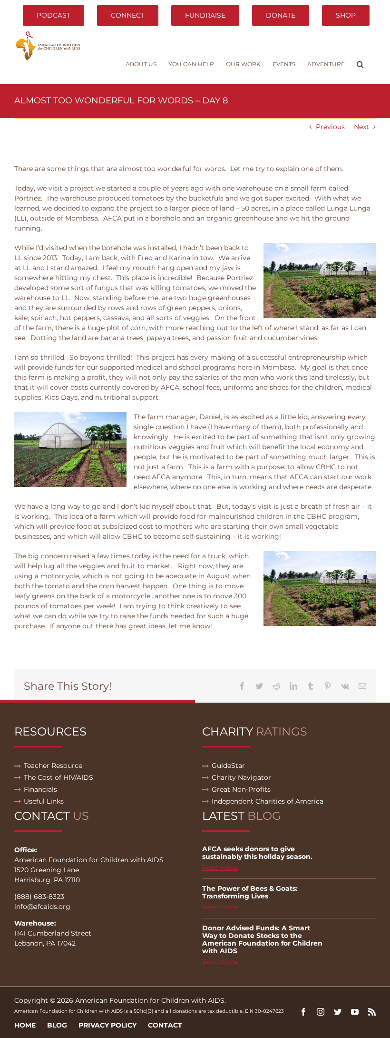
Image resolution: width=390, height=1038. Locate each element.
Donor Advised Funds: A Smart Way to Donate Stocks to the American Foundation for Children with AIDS (262, 939)
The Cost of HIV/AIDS (58, 777)
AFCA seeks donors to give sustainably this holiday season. (257, 852)
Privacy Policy (107, 1025)
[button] (360, 64)
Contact (165, 1025)
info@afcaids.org (42, 906)
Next (361, 126)
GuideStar (228, 765)
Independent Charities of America (267, 801)
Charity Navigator (241, 777)
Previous (330, 126)
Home (25, 1025)
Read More (220, 867)
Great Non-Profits (241, 789)
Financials (40, 789)
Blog (57, 1025)
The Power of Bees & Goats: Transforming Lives (250, 892)
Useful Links (44, 801)
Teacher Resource (53, 765)
